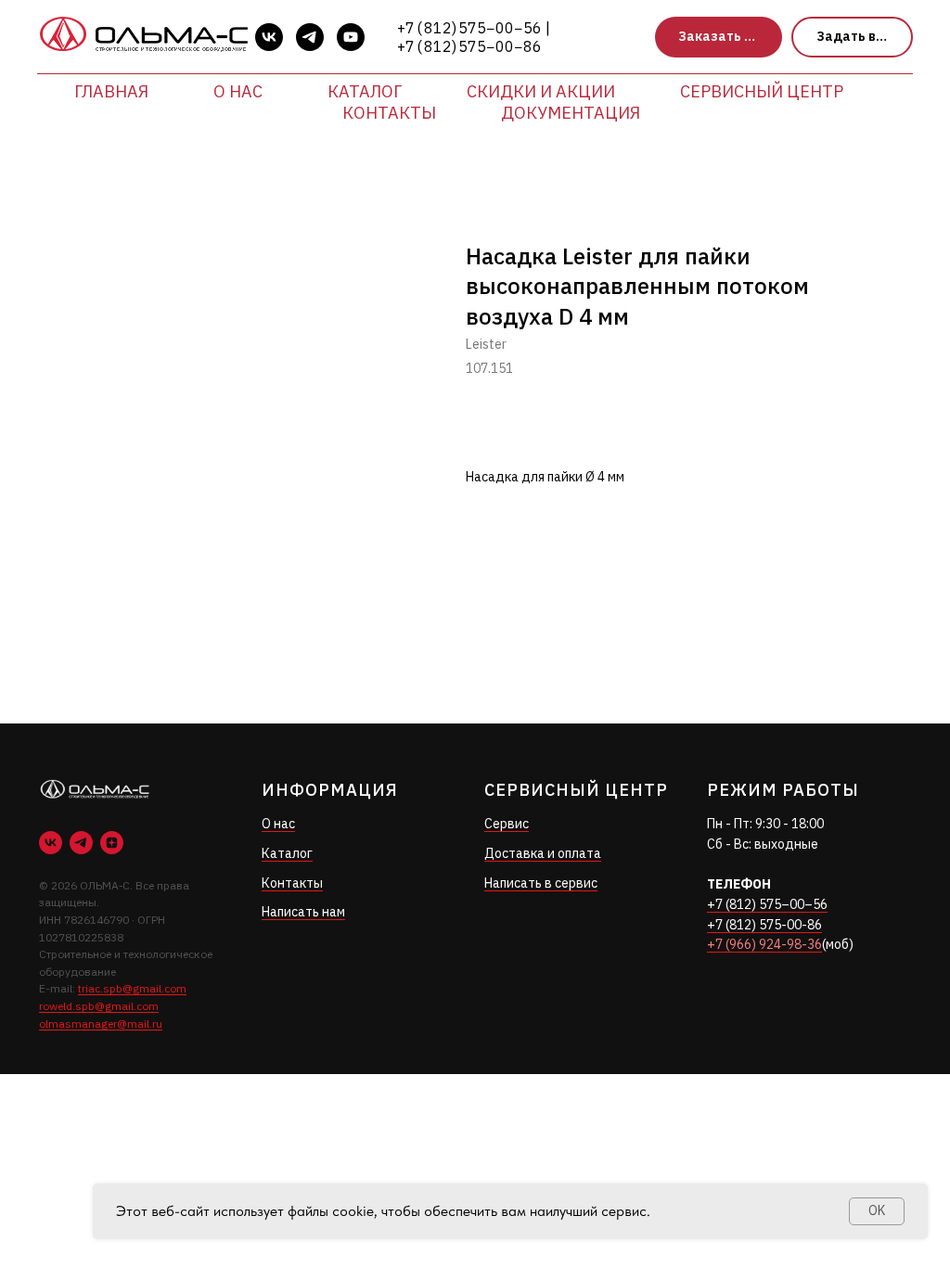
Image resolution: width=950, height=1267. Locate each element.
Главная (111, 91)
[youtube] (351, 37)
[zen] (111, 842)
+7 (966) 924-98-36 (764, 944)
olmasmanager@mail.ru (100, 1023)
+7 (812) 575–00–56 (767, 904)
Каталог (364, 91)
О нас (238, 91)
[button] (718, 37)
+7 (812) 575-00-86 (764, 924)
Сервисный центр (761, 91)
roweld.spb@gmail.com (99, 1006)
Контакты (389, 112)
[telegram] (310, 37)
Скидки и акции (541, 91)
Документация (570, 112)
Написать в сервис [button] (540, 883)
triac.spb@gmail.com (132, 988)
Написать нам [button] (303, 911)
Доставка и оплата (542, 853)
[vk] (269, 37)
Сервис (506, 823)
